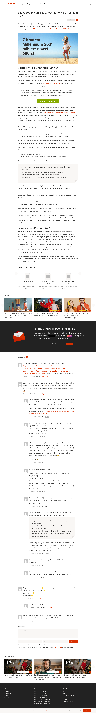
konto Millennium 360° (71, 286)
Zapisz (69, 343)
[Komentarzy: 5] (90, 310)
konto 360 (62, 286)
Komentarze (22, 357)
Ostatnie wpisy (9, 656)
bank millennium (55, 286)
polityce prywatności (51, 711)
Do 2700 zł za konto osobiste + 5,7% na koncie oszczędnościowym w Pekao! (47, 314)
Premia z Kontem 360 (38, 288)
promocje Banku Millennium (62, 288)
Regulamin (65, 699)
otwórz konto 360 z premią (25, 288)
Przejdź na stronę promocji (47, 101)
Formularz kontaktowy (68, 695)
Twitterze (60, 336)
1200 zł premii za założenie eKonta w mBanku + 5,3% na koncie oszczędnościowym (76, 315)
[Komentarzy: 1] (30, 310)
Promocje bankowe (50, 288)
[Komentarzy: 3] (60, 672)
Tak (87, 711)
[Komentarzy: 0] (90, 672)
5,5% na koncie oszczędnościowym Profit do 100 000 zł (51, 29)
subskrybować (58, 647)
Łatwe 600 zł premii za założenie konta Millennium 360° (48, 14)
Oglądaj (70, 336)
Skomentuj (21, 626)
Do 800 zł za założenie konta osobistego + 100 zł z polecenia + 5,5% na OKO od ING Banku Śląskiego (48, 677)
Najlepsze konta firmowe (40, 693)
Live (9, 3)
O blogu (49, 4)
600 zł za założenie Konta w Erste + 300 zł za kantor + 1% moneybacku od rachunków (18, 315)
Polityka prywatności (67, 701)
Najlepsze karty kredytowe (41, 695)
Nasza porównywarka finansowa (42, 703)
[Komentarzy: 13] (77, 20)
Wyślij (73, 642)
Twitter (64, 693)
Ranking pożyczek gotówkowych (42, 701)
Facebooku (43, 336)
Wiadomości (7, 693)
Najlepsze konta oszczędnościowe (42, 699)
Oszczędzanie (8, 697)
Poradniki (35, 4)
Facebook (64, 691)
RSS (63, 697)
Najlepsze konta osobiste (40, 691)
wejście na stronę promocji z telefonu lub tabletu (59, 113)
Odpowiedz (45, 376)
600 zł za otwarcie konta (44, 286)
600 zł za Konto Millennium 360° (29, 286)
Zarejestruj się (56, 644)
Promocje (20, 4)
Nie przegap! (8, 295)
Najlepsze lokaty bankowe (40, 697)
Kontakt (42, 4)
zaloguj (65, 644)
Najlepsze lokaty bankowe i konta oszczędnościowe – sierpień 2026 (75, 676)
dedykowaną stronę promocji (52, 83)
